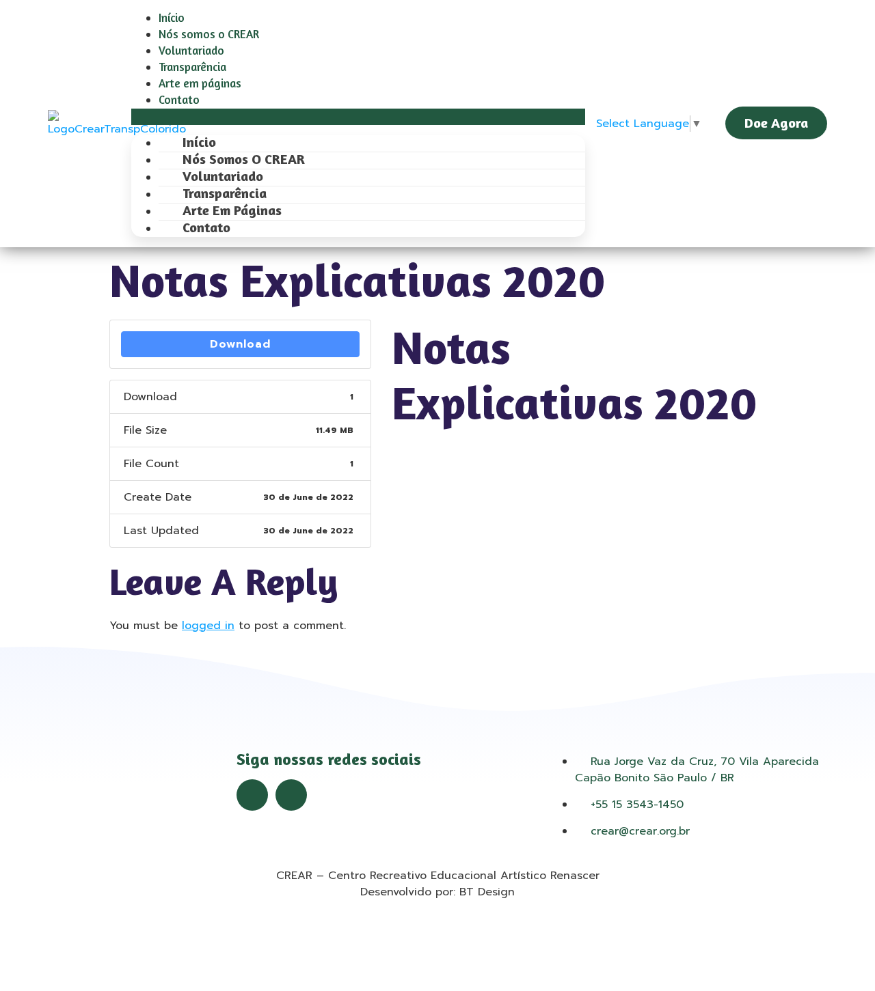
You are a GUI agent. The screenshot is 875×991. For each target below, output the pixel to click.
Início (172, 17)
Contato (179, 99)
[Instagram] (291, 795)
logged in (208, 625)
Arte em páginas (200, 83)
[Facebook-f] (252, 795)
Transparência (192, 66)
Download (240, 344)
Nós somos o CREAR (209, 34)
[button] (358, 117)
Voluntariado (191, 50)
